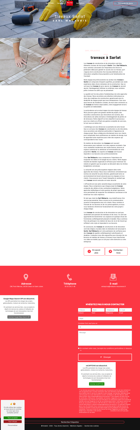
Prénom (81, 313)
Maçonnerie (50, 3)
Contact (90, 3)
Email (121, 313)
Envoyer (107, 357)
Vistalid (45, 426)
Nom (93, 313)
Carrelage (60, 3)
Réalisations (80, 3)
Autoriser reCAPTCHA (96, 384)
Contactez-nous (118, 251)
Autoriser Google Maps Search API (19, 317)
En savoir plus (96, 251)
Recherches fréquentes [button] (70, 422)
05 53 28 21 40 (70, 286)
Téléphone (109, 313)
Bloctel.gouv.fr (106, 410)
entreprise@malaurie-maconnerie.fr (113, 286)
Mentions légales (76, 426)
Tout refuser (12, 421)
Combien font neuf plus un (87, 323)
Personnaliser (13, 425)
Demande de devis (125, 3)
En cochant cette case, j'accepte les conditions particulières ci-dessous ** (106, 349)
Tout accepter (13, 418)
